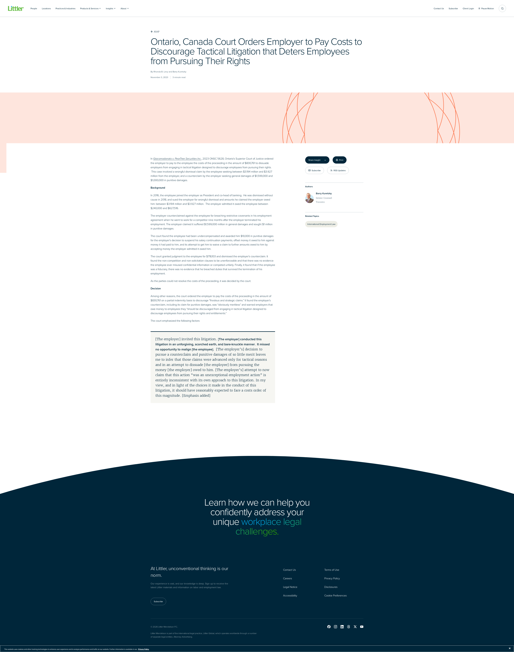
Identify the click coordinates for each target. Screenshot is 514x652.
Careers (287, 578)
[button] (329, 626)
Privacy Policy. (143, 649)
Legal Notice (290, 587)
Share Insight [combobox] (314, 159)
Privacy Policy (332, 578)
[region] (257, 648)
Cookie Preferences (335, 595)
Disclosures (330, 587)
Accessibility (290, 595)
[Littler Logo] (16, 8)
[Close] (510, 648)
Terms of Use (331, 570)
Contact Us (289, 570)
